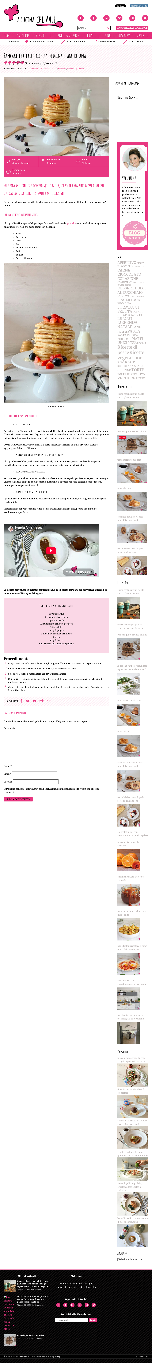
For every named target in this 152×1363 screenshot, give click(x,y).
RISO (121, 362)
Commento (9, 728)
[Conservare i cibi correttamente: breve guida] (128, 998)
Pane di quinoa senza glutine (132, 431)
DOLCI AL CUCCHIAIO (131, 290)
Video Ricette (43, 35)
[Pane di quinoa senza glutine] (132, 444)
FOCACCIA (124, 303)
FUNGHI (138, 311)
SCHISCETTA (125, 366)
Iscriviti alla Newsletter (132, 28)
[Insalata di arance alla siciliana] (128, 860)
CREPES (128, 285)
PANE (136, 327)
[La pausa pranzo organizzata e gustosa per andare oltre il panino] (128, 684)
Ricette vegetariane (130, 355)
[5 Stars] (22, 63)
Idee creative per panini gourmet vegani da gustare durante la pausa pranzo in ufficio (131, 626)
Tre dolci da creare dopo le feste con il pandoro (130, 550)
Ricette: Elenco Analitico (41, 41)
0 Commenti (33, 69)
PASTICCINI (124, 339)
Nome (8, 766)
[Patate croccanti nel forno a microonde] (128, 929)
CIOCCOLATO (129, 274)
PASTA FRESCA (127, 335)
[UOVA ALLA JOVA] (132, 501)
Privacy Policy (54, 1356)
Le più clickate (135, 41)
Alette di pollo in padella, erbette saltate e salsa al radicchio (129, 1187)
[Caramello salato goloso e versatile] (128, 895)
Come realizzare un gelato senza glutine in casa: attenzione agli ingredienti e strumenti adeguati (132, 396)
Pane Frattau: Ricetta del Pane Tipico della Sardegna (132, 948)
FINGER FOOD (128, 300)
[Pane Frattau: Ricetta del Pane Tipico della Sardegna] (128, 964)
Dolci (54, 69)
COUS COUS (138, 282)
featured (140, 297)
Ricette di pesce (127, 349)
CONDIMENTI (125, 282)
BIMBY (140, 263)
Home (7, 35)
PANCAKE (80, 69)
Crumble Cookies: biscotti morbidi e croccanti (130, 518)
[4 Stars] (18, 63)
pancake (71, 223)
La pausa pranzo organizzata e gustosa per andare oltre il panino (132, 668)
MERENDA (62, 69)
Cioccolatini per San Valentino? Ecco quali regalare (132, 834)
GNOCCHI (135, 315)
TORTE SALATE (126, 374)
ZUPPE (140, 378)
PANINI (122, 331)
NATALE (124, 327)
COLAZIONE (71, 69)
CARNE (123, 270)
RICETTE (45, 69)
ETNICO (123, 296)
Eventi (107, 35)
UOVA (140, 374)
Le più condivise (106, 41)
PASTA (133, 331)
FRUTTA (124, 311)
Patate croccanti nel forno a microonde (131, 913)
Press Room (124, 35)
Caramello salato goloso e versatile (130, 878)
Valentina (23, 35)
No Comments (36, 1290)
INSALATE (124, 318)
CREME (120, 285)
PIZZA (132, 343)
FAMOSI (132, 297)
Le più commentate (76, 41)
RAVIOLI (141, 343)
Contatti (142, 35)
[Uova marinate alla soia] (132, 473)
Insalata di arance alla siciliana (128, 844)
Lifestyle (92, 35)
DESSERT (125, 288)
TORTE (137, 370)
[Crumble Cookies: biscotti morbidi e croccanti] (132, 533)
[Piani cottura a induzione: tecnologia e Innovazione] (128, 1033)
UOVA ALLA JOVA (124, 488)
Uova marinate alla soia (129, 460)
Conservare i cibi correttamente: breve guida (131, 982)
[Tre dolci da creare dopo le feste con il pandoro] (132, 565)
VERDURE (126, 378)
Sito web (8, 781)
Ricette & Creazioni (69, 35)
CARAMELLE (138, 267)
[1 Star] (5, 63)
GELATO (123, 315)
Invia (93, 1320)
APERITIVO (126, 263)
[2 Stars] (9, 63)
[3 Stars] (14, 63)
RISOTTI (131, 362)
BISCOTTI (124, 266)
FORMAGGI (128, 307)
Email (7, 774)
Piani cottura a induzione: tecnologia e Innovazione (130, 1017)
